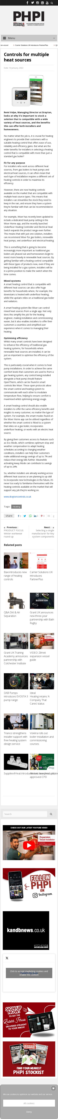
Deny (29, 1111)
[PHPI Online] (29, 18)
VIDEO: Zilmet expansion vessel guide (39, 656)
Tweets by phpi (29, 973)
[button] (53, 1088)
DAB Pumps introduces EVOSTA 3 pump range (16, 696)
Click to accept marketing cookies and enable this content (29, 973)
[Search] (51, 814)
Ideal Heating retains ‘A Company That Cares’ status (39, 698)
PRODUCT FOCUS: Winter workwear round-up (14, 532)
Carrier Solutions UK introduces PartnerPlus (26, 45)
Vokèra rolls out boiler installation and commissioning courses (42, 738)
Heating (16, 506)
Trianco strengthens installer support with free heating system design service (15, 738)
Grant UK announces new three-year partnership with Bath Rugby (42, 618)
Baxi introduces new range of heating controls (15, 575)
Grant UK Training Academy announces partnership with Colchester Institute (16, 658)
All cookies (29, 1103)
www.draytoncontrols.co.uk (17, 496)
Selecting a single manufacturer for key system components (43, 532)
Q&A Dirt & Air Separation (12, 614)
